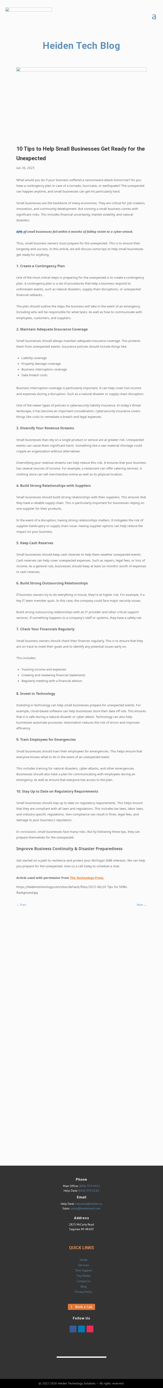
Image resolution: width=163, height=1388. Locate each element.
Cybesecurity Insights (99, 976)
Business (91, 938)
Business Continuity (98, 946)
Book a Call (83, 1306)
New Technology (97, 1013)
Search (71, 923)
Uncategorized (95, 1028)
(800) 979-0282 (88, 1190)
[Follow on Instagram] (90, 1329)
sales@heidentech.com (86, 1208)
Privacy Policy (83, 1292)
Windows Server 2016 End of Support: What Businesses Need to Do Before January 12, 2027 (112, 1088)
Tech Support (83, 1270)
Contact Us (83, 1281)
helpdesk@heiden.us (89, 1204)
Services (83, 1265)
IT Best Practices (97, 991)
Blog (84, 1286)
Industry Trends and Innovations (107, 983)
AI (86, 931)
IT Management (96, 998)
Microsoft (92, 1005)
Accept (133, 1381)
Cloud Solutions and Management (109, 961)
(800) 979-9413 (89, 1186)
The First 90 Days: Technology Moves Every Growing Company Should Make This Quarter (112, 1107)
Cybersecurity (94, 968)
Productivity (93, 1020)
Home (83, 1260)
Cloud (89, 953)
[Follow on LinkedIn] (81, 1329)
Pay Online (84, 1276)
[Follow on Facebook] (73, 1329)
